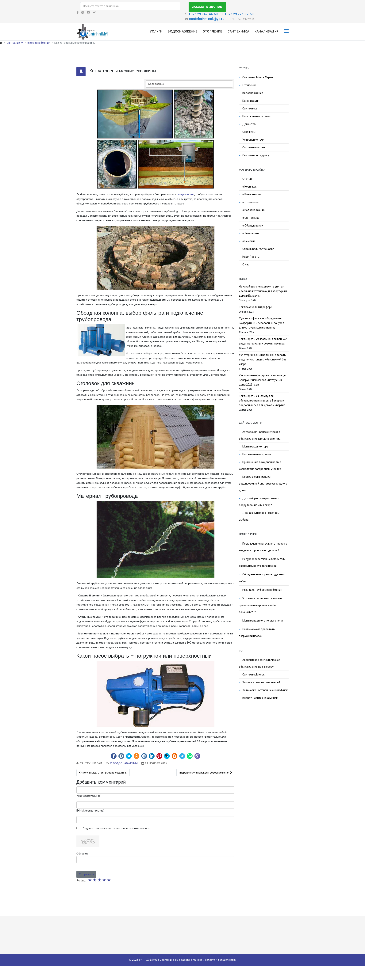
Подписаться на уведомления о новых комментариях (116, 828)
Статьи (247, 178)
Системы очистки (253, 147)
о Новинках (249, 186)
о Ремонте (249, 241)
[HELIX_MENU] (286, 31)
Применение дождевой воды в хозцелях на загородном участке (260, 465)
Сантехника (238, 31)
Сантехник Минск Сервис (258, 77)
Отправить (86, 874)
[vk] (94, 12)
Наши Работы (250, 256)
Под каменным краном (256, 454)
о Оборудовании (252, 225)
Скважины (249, 131)
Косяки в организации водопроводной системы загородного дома (263, 483)
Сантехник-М (15, 42)
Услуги (156, 31)
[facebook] (78, 12)
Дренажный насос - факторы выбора (259, 516)
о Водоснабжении (38, 42)
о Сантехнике (250, 217)
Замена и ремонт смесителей (261, 682)
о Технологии (250, 233)
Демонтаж (249, 124)
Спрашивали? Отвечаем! (258, 248)
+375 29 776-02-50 (239, 14)
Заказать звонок (207, 7)
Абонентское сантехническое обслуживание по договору (259, 663)
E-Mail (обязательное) (90, 810)
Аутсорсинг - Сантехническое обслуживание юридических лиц (260, 435)
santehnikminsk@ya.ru (206, 19)
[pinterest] (82, 12)
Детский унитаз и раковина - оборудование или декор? (259, 502)
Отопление (212, 31)
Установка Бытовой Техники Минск (265, 690)
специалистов (185, 194)
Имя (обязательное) (88, 795)
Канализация (267, 31)
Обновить (82, 853)
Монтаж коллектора (255, 446)
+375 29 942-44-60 (203, 14)
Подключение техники (256, 116)
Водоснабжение (182, 31)
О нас (245, 264)
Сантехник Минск (253, 674)
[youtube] (88, 12)
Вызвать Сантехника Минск (260, 697)
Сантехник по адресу (255, 155)
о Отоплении (250, 202)
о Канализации (251, 194)
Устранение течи (253, 139)
